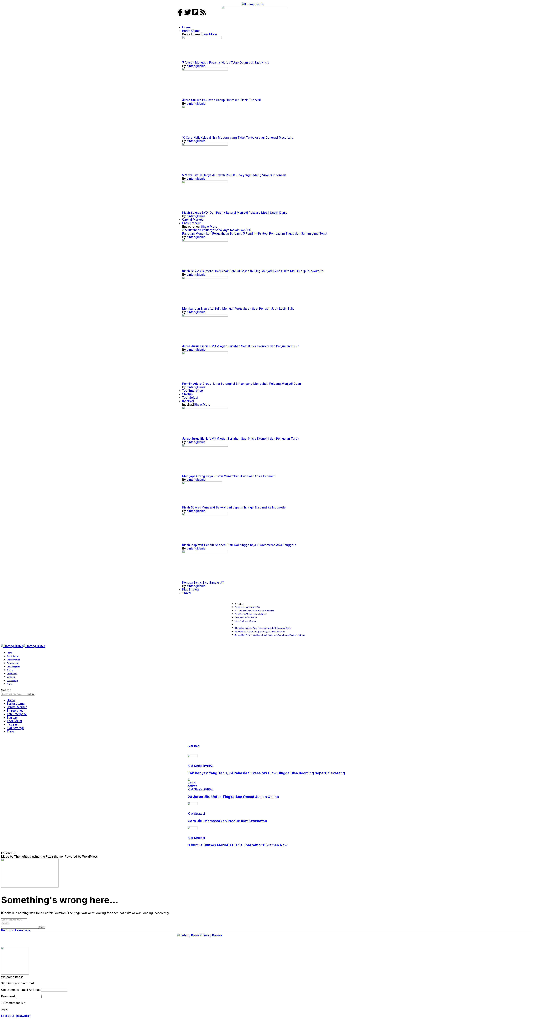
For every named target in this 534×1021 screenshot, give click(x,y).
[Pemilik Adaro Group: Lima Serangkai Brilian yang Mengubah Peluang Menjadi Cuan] (205, 353)
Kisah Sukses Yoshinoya (246, 617)
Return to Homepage (15, 930)
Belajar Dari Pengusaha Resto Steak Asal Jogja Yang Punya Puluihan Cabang (270, 635)
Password (8, 996)
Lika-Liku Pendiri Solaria (245, 621)
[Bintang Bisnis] (23, 646)
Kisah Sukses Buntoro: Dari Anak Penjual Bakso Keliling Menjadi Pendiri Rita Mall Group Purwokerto (252, 271)
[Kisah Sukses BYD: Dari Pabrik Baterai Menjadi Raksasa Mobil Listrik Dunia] (205, 182)
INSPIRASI (194, 746)
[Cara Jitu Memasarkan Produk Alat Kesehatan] (192, 804)
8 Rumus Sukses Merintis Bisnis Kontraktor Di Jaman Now (237, 845)
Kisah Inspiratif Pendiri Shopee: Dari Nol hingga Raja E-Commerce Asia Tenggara (239, 545)
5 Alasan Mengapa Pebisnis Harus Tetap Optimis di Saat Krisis (225, 62)
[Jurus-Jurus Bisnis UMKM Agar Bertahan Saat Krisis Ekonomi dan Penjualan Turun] (205, 315)
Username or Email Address (20, 990)
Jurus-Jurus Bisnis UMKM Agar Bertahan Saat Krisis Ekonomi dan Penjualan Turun (240, 346)
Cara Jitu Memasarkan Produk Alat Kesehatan (227, 821)
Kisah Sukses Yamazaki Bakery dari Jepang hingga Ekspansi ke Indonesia (234, 507)
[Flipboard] (195, 12)
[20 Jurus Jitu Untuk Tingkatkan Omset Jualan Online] (192, 786)
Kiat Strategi (196, 766)
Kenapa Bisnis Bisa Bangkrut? (203, 582)
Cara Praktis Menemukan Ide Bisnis (251, 614)
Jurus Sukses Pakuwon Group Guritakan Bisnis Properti (221, 100)
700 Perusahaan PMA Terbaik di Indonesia (254, 610)
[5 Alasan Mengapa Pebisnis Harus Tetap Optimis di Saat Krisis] (202, 37)
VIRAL (209, 766)
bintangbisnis (196, 66)
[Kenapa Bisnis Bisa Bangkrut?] (205, 552)
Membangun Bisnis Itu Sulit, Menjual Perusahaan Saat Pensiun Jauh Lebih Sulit (238, 308)
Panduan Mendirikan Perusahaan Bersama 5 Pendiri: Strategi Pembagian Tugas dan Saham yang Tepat (254, 233)
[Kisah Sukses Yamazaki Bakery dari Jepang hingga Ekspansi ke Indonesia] (202, 483)
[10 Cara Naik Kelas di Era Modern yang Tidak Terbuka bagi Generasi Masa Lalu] (205, 107)
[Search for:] (14, 919)
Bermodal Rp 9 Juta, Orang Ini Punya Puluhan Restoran (260, 631)
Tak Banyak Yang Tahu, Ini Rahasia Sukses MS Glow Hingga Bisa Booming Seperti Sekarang (266, 773)
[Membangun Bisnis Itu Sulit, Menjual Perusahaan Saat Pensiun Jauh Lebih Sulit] (205, 278)
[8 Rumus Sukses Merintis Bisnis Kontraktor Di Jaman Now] (192, 828)
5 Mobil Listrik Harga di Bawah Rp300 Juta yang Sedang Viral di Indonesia (234, 175)
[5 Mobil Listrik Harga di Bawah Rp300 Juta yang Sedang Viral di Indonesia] (205, 144)
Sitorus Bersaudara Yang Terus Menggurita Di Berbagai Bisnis (263, 628)
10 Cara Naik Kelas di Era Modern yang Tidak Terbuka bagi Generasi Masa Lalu (237, 137)
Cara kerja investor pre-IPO (247, 607)
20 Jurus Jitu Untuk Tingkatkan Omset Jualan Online (233, 797)
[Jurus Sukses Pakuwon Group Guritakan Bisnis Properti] (205, 69)
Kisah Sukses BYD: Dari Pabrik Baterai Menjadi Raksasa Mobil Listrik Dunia (234, 212)
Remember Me (14, 1003)
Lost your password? (16, 1016)
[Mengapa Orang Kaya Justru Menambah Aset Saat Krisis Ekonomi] (205, 445)
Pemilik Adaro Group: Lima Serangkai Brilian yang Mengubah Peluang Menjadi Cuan (241, 383)
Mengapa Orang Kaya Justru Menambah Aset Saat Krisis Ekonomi (228, 476)
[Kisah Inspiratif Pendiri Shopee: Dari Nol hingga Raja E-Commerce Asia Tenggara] (205, 514)
